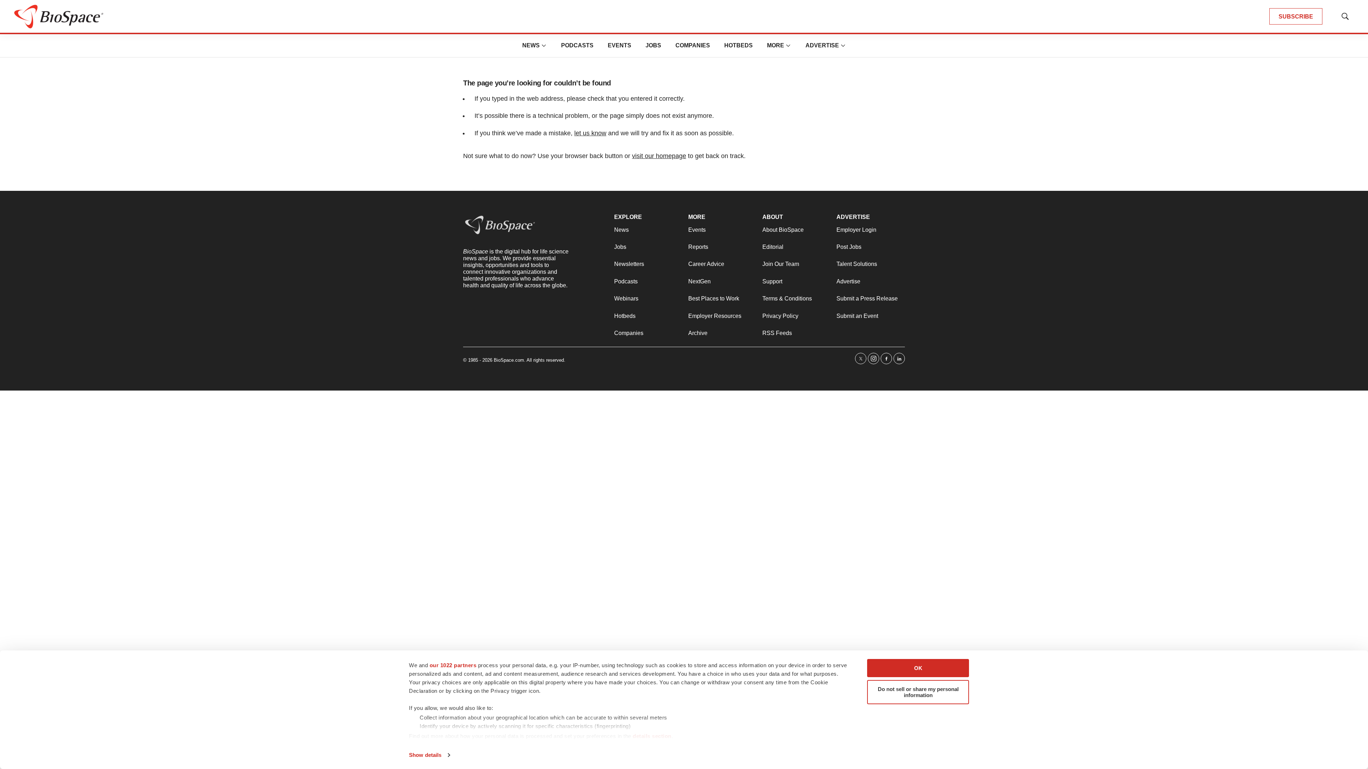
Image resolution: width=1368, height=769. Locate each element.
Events (619, 45)
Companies (692, 45)
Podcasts (577, 45)
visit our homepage (659, 155)
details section (652, 736)
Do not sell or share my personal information (918, 692)
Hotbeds (738, 45)
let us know (590, 133)
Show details (425, 755)
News (531, 45)
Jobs (653, 45)
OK (918, 668)
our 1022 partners (453, 665)
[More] (544, 45)
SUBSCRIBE (1296, 17)
